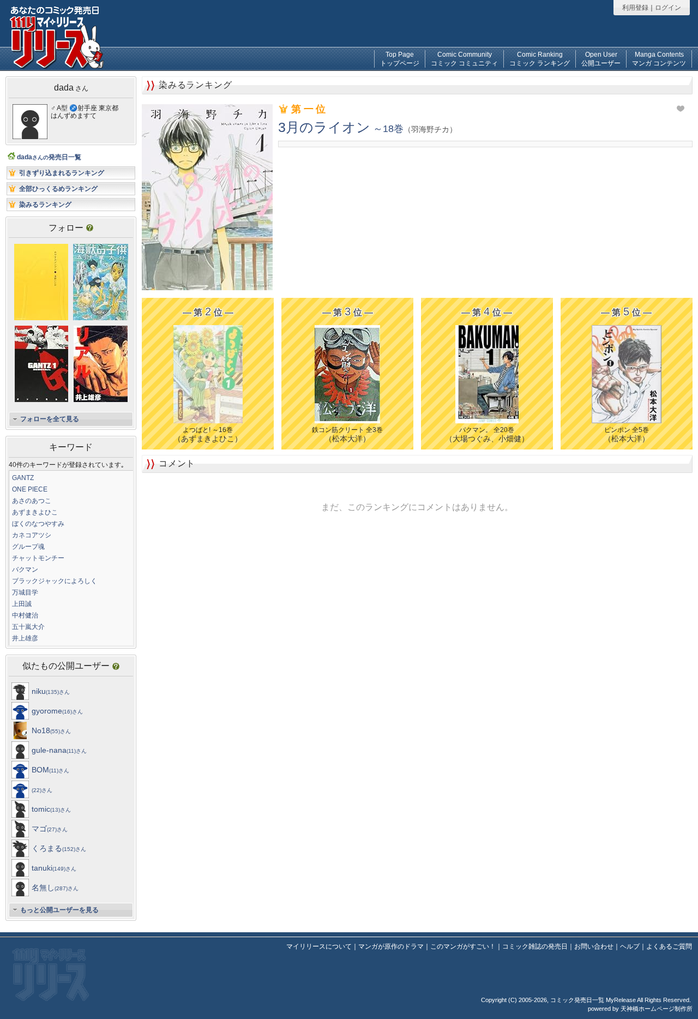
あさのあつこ (31, 501)
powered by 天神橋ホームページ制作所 (640, 1008)
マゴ (50, 828)
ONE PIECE (29, 489)
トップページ (399, 59)
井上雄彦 (25, 638)
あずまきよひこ (35, 512)
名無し (55, 887)
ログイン (668, 7)
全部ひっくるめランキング (58, 189)
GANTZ (23, 478)
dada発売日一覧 (49, 157)
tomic (51, 809)
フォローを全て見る (49, 419)
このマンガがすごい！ (463, 946)
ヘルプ (630, 946)
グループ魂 (28, 546)
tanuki (54, 868)
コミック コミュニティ (464, 59)
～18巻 (363, 128)
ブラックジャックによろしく (54, 581)
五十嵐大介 (28, 627)
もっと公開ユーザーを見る (59, 910)
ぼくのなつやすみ (38, 524)
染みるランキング (45, 204)
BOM (50, 769)
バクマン (25, 569)
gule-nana (59, 750)
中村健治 (25, 615)
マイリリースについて (319, 946)
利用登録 (635, 7)
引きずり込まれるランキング (61, 173)
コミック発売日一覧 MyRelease (593, 1000)
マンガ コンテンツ (659, 59)
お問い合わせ (593, 946)
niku (51, 691)
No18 (51, 730)
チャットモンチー (38, 558)
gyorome (57, 710)
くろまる (59, 848)
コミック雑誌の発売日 (535, 946)
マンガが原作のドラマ (391, 946)
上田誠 (22, 604)
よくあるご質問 (669, 946)
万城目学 (25, 592)
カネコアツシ (31, 535)
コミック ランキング (539, 59)
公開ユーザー (601, 59)
